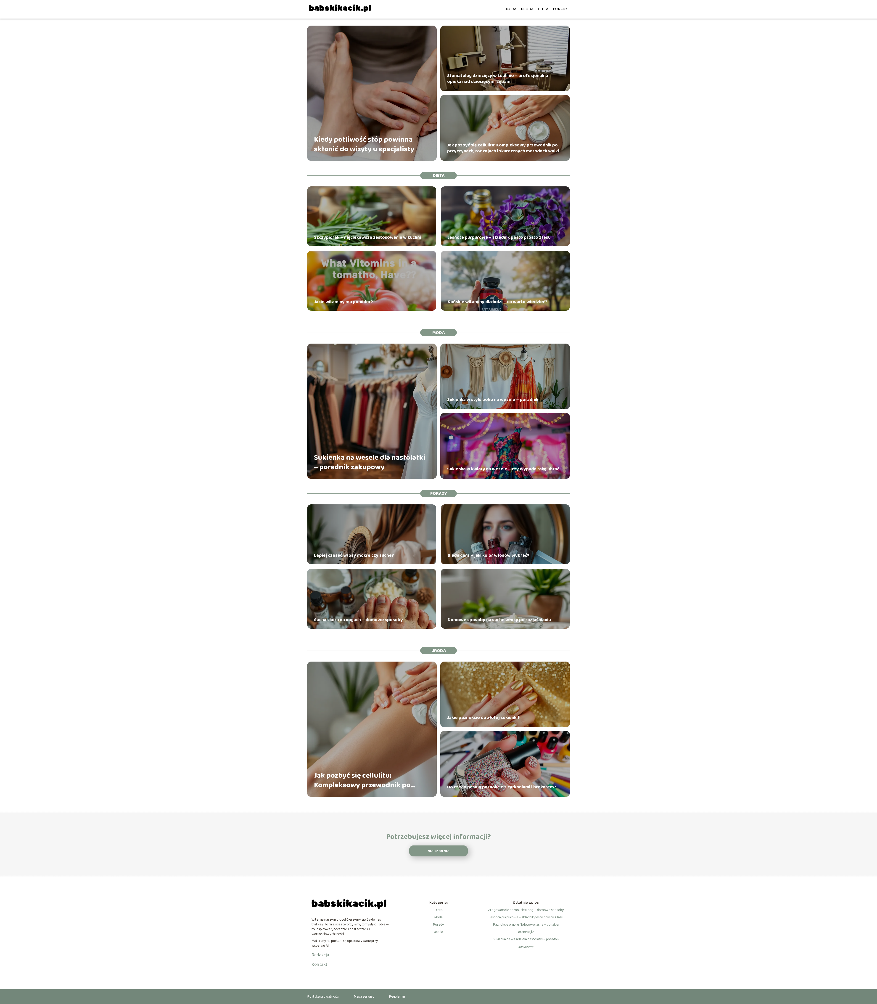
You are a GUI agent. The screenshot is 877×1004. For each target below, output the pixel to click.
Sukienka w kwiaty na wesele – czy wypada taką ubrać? (504, 469)
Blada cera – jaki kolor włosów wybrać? (488, 555)
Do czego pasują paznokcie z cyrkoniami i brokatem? (501, 787)
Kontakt (320, 964)
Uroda (527, 9)
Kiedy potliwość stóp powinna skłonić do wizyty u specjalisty (364, 144)
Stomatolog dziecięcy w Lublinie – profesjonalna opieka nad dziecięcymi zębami (497, 79)
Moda (511, 9)
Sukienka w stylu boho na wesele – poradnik (492, 400)
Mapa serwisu (364, 996)
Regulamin (397, 996)
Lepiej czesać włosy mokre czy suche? (354, 555)
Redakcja (320, 955)
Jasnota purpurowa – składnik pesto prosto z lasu (499, 237)
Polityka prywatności (323, 996)
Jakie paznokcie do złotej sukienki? (483, 718)
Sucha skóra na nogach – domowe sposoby (358, 620)
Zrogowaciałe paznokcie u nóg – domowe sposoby (526, 910)
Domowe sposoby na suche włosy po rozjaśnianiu (499, 620)
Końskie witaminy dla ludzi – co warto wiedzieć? (497, 302)
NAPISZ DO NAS (438, 851)
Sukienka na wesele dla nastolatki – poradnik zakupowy (369, 462)
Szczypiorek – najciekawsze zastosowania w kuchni (367, 237)
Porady (560, 9)
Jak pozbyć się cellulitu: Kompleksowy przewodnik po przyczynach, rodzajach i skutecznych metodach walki (503, 148)
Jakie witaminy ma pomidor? (343, 302)
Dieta (543, 9)
